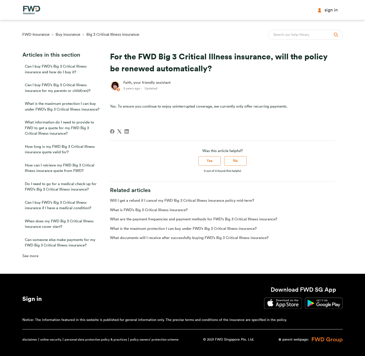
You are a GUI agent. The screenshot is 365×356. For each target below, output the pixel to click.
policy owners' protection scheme (154, 339)
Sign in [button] (331, 10)
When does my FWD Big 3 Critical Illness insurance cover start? (59, 224)
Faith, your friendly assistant (147, 82)
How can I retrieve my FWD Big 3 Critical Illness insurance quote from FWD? (59, 168)
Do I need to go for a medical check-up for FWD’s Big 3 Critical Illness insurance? (61, 187)
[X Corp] (119, 131)
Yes (210, 161)
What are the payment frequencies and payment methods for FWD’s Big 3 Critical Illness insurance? (193, 219)
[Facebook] (112, 131)
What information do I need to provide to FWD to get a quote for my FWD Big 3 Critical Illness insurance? (59, 127)
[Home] (31, 10)
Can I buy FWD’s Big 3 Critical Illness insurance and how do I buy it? (56, 69)
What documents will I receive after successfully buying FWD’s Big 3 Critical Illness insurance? (189, 238)
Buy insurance (68, 35)
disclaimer (29, 339)
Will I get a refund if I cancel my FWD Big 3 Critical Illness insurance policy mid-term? (182, 200)
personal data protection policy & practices (96, 339)
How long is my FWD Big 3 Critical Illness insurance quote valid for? (60, 149)
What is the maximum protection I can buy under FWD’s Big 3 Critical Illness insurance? (62, 106)
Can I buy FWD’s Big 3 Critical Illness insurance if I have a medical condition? (58, 205)
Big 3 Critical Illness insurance (112, 35)
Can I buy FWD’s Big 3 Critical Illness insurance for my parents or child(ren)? (58, 88)
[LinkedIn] (126, 131)
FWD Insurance (36, 35)
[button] (32, 300)
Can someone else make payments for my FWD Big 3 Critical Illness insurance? (60, 242)
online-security (51, 339)
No (235, 161)
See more (30, 256)
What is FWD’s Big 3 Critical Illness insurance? (149, 210)
